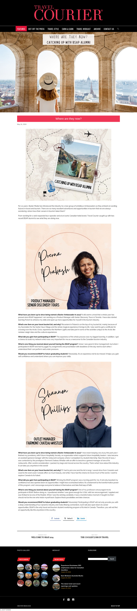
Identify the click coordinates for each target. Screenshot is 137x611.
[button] (118, 28)
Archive (97, 29)
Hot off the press (36, 29)
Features (21, 29)
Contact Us (109, 29)
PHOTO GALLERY (23, 550)
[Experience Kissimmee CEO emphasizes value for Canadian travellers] (20, 567)
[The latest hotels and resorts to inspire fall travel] (36, 575)
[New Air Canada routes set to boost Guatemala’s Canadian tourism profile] (44, 567)
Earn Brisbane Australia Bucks (72, 576)
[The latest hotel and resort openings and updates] (36, 567)
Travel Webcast (83, 29)
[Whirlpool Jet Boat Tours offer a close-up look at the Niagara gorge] (20, 583)
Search (112, 559)
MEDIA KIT (56, 550)
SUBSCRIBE (92, 550)
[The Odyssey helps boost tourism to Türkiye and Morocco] (28, 575)
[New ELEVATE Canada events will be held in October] (44, 583)
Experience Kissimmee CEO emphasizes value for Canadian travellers (72, 568)
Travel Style (53, 29)
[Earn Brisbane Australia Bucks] (28, 567)
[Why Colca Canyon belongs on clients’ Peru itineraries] (44, 575)
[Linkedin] (68, 600)
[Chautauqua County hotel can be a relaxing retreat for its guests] (28, 583)
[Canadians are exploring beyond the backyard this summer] (36, 583)
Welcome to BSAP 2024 (42, 537)
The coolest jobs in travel (95, 537)
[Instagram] (73, 600)
